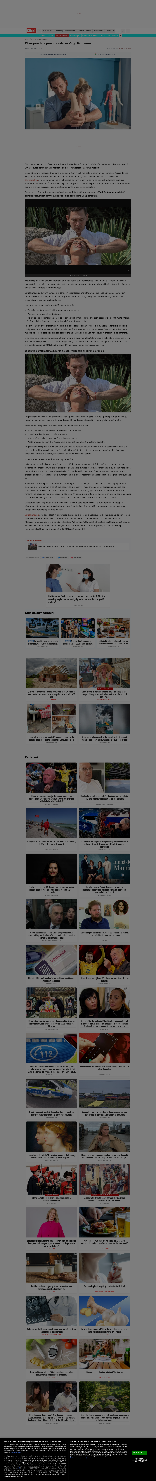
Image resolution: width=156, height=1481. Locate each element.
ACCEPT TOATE (139, 1453)
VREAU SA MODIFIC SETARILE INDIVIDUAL (139, 1460)
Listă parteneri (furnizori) (78, 1458)
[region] (78, 1459)
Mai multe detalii (16, 1452)
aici (18, 1468)
